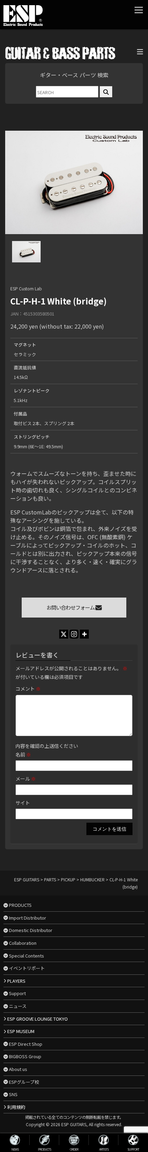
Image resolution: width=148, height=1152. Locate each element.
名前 (23, 754)
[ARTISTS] (103, 1140)
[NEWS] (15, 1140)
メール (25, 778)
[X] (63, 634)
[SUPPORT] (133, 1140)
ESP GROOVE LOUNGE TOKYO (37, 1018)
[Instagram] (74, 634)
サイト (22, 802)
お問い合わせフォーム (70, 607)
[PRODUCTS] (44, 1140)
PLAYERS (16, 981)
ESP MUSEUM (20, 1031)
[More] (84, 634)
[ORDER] (74, 1140)
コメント (28, 688)
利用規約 (16, 1107)
